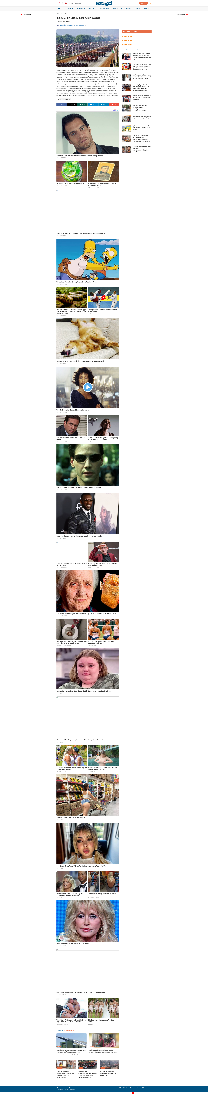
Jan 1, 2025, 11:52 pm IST (79, 25)
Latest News (68, 9)
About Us (117, 1088)
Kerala (92, 1046)
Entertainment (103, 9)
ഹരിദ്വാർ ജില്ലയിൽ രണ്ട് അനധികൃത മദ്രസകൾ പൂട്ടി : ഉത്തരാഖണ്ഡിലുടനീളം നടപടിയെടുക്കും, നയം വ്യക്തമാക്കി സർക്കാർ (141, 88)
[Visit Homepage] (104, 3)
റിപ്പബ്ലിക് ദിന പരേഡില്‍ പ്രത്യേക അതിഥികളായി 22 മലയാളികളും (108, 1073)
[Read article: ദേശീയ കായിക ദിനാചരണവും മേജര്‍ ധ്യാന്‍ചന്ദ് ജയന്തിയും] (126, 118)
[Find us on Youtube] (66, 3)
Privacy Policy (137, 1088)
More (114, 9)
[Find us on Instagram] (59, 3)
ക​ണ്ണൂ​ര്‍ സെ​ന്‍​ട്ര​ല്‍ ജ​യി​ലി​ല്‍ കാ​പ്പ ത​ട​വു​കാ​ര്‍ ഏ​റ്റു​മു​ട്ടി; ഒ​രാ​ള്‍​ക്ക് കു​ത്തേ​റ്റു (142, 97)
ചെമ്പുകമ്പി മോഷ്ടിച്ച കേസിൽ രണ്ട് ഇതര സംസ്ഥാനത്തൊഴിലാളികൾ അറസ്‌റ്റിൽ (142, 149)
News (62, 13)
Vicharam (80, 9)
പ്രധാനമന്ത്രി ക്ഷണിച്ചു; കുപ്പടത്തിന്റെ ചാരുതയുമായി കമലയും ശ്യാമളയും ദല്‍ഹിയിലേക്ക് (65, 1074)
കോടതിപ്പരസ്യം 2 (127, 40)
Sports (90, 9)
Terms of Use (130, 1088)
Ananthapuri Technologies (69, 1089)
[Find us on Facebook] (56, 3)
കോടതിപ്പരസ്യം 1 (127, 36)
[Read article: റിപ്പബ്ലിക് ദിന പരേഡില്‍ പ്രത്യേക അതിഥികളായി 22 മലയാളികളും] (109, 1064)
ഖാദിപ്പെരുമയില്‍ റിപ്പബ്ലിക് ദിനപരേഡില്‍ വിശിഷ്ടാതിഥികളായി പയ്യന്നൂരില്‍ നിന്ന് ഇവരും (103, 1051)
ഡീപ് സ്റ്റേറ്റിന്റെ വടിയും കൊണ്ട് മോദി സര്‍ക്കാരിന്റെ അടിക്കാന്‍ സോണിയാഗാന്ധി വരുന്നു (142, 77)
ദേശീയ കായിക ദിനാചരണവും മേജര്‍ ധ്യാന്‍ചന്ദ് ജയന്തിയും (142, 117)
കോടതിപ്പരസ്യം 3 (127, 44)
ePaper (144, 3)
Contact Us (122, 1088)
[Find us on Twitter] (62, 3)
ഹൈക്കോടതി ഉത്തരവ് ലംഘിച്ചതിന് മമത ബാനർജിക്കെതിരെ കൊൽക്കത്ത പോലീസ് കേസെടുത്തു (140, 109)
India (66, 13)
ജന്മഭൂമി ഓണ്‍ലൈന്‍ (66, 25)
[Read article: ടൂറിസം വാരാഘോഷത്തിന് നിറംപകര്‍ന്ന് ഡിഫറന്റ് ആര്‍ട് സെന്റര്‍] (126, 128)
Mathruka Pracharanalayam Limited (65, 1087)
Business (147, 9)
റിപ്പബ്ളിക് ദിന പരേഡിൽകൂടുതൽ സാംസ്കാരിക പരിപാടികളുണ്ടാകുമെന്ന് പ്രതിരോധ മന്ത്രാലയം (87, 1074)
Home (57, 13)
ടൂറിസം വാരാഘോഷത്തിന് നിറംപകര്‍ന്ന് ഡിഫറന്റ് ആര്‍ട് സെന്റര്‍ (141, 127)
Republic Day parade (65, 99)
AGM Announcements (147, 1088)
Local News (125, 9)
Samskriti (137, 9)
